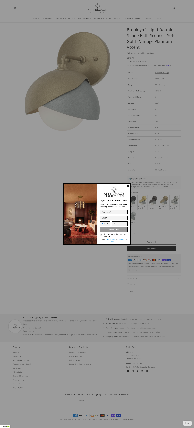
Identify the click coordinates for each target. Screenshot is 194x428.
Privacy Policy (111, 239)
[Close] (128, 186)
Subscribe (114, 229)
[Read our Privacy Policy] (126, 239)
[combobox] (105, 223)
